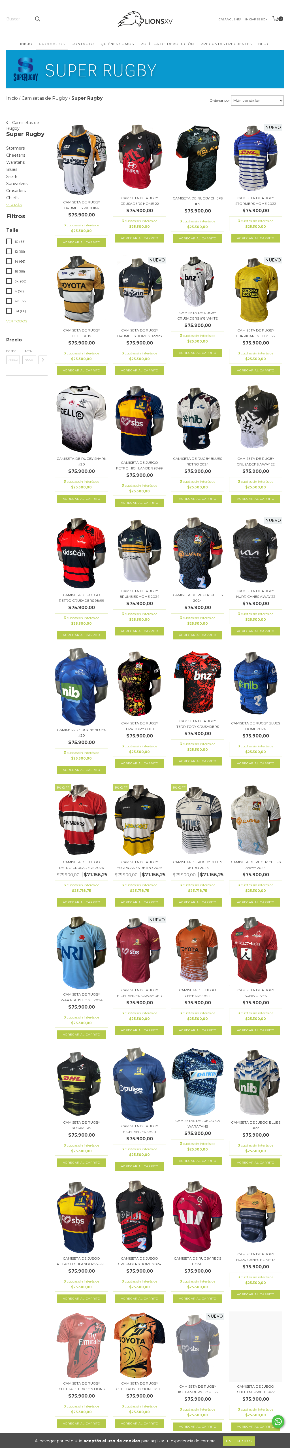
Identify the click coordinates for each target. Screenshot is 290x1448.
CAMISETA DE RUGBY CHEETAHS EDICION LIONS (82, 1386)
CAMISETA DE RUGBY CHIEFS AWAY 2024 (256, 865)
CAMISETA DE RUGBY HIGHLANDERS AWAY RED (139, 993)
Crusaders (16, 190)
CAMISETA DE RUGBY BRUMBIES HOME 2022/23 (139, 333)
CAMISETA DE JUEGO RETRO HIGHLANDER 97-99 (139, 465)
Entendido (239, 1441)
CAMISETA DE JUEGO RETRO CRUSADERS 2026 (81, 865)
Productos (52, 44)
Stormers (15, 148)
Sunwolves (16, 183)
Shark (11, 176)
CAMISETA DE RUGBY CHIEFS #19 (198, 201)
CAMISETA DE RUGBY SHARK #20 (81, 461)
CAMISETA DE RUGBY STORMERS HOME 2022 (255, 201)
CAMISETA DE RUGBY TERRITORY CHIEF (139, 726)
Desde (11, 351)
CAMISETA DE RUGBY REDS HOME (197, 1261)
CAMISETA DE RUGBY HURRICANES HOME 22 (256, 333)
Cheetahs (15, 155)
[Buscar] (37, 19)
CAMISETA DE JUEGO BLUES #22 (255, 1125)
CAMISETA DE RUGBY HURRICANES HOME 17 (255, 1257)
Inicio (26, 44)
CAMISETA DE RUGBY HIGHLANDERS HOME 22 (197, 1389)
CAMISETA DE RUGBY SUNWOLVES (255, 993)
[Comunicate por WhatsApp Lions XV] (278, 1421)
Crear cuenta (230, 19)
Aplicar (43, 360)
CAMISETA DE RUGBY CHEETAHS (81, 333)
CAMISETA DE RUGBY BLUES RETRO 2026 (197, 865)
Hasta (27, 351)
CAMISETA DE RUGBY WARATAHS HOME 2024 (82, 997)
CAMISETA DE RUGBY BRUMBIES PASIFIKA (81, 205)
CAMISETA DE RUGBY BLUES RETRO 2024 (197, 461)
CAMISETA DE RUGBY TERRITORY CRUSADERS (197, 724)
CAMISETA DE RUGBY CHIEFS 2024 (198, 598)
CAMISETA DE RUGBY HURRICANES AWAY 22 (255, 594)
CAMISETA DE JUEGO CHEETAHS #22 (197, 993)
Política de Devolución (167, 44)
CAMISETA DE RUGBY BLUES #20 (81, 732)
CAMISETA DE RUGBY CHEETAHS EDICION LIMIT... (139, 1386)
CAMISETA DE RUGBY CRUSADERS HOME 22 (139, 201)
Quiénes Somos (117, 44)
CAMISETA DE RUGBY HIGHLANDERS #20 (139, 1129)
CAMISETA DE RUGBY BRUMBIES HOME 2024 (139, 594)
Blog (264, 44)
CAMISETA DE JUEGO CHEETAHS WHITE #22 (256, 1389)
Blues (11, 169)
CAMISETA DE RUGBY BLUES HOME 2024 (255, 726)
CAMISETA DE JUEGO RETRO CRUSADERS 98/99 (81, 598)
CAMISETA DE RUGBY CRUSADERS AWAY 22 (256, 461)
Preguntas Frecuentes (226, 44)
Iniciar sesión (256, 19)
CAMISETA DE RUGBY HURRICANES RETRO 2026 (139, 865)
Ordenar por (220, 100)
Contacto (82, 44)
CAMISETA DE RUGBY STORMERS (81, 1125)
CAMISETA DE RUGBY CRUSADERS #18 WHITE (197, 315)
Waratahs (15, 162)
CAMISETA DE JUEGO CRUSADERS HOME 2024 (139, 1261)
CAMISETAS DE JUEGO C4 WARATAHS (197, 1123)
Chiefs (12, 197)
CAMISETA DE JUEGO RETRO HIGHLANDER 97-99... (81, 1261)
